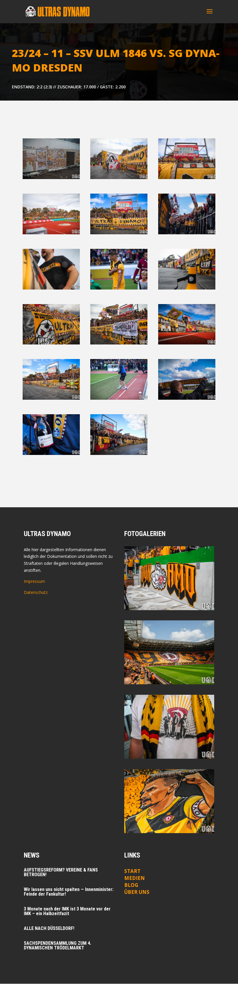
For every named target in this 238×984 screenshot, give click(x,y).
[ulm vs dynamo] (186, 288)
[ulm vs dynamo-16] (186, 232)
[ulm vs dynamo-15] (118, 453)
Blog (131, 885)
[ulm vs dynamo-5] (51, 398)
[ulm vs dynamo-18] (51, 177)
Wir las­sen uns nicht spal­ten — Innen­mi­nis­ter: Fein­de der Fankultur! (68, 892)
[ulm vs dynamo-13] (51, 288)
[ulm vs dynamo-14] (118, 398)
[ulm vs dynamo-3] (186, 177)
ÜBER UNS (136, 892)
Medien (134, 878)
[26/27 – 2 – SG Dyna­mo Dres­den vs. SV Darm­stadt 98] (169, 652)
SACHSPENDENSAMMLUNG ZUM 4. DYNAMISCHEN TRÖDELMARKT (57, 945)
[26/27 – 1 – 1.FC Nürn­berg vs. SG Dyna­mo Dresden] (169, 727)
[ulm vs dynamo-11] (51, 343)
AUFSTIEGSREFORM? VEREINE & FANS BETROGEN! (61, 872)
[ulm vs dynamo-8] (51, 232)
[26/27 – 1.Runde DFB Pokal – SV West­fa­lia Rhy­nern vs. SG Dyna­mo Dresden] (169, 578)
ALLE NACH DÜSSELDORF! (49, 928)
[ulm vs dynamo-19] (186, 398)
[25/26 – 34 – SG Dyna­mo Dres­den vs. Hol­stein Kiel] (169, 801)
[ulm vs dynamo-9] (118, 343)
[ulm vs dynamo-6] (118, 232)
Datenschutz (36, 592)
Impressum (34, 581)
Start (132, 871)
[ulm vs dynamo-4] (118, 288)
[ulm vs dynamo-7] (186, 343)
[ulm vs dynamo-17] (51, 453)
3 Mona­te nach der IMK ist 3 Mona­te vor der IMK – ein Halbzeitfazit (67, 911)
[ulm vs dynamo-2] (118, 177)
